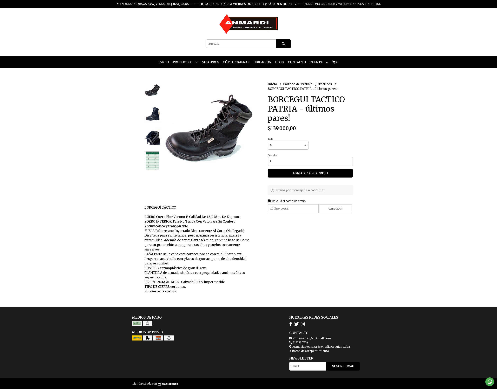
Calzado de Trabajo (298, 84)
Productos (183, 62)
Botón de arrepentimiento (310, 351)
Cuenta (316, 62)
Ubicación (262, 62)
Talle (270, 139)
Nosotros (210, 62)
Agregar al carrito (310, 173)
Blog (279, 62)
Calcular (335, 208)
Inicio (164, 62)
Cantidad (272, 155)
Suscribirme (343, 366)
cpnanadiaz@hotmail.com (311, 338)
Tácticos (325, 84)
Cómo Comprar (236, 62)
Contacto (297, 62)
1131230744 (300, 342)
